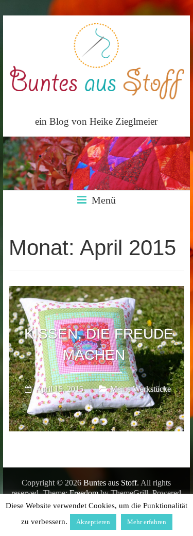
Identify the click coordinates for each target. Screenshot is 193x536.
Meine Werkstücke (140, 388)
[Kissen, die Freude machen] (97, 293)
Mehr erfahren (146, 522)
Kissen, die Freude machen (98, 344)
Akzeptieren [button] (93, 522)
